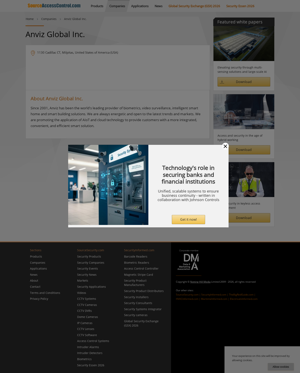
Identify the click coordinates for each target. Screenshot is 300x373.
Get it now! (188, 219)
